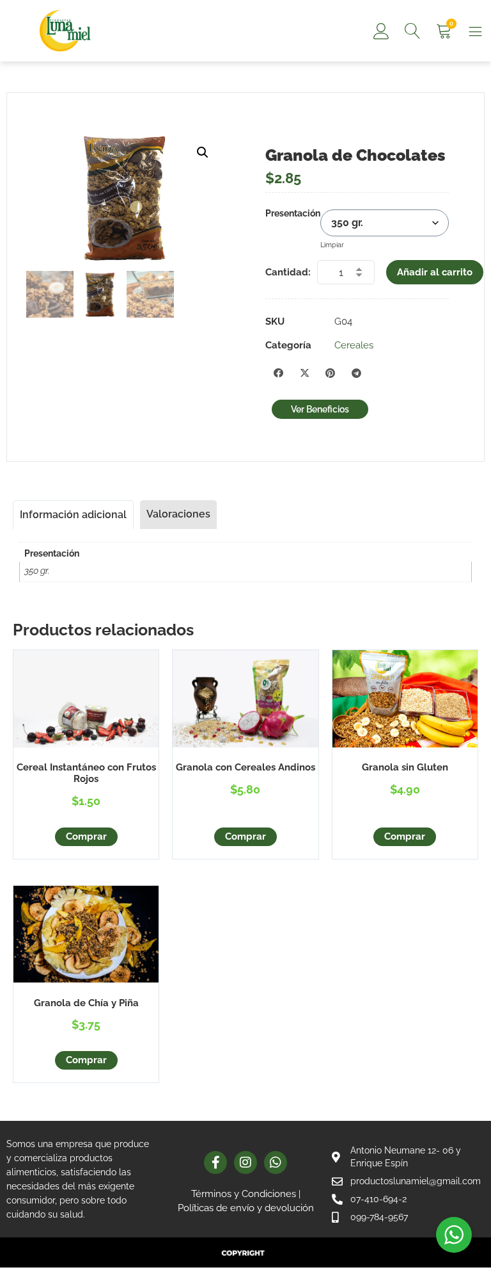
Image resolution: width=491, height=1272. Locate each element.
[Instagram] (245, 1162)
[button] (202, 152)
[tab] (73, 514)
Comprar (86, 836)
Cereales (353, 345)
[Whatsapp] (275, 1162)
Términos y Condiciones (243, 1194)
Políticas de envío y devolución (246, 1208)
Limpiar (332, 244)
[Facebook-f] (215, 1162)
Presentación (292, 213)
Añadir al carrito (434, 272)
